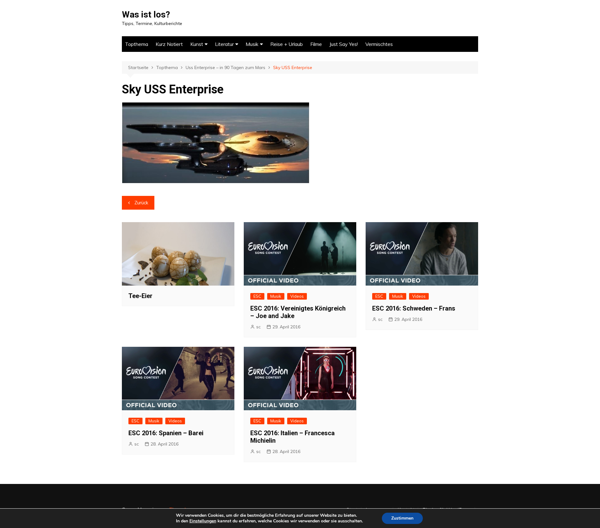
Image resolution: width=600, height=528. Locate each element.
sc (258, 327)
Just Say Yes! (343, 44)
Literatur (224, 44)
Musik (252, 44)
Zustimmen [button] (402, 518)
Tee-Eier (140, 296)
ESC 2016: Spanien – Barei (165, 433)
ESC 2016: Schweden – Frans (413, 308)
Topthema (136, 44)
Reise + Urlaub (286, 44)
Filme (316, 44)
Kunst (196, 44)
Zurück (141, 203)
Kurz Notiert (169, 44)
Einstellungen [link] (202, 521)
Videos (297, 296)
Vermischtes (379, 44)
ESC (257, 296)
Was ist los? (146, 14)
